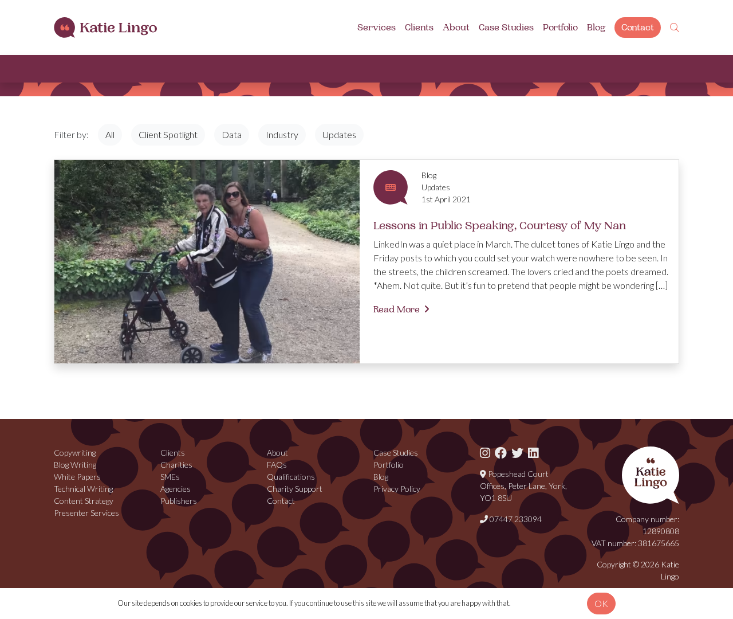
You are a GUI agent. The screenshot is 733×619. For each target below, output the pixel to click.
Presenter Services (86, 513)
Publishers (178, 501)
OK (601, 603)
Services (376, 27)
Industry (282, 134)
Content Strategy (83, 501)
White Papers (77, 476)
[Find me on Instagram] (485, 452)
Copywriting (75, 452)
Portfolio (560, 27)
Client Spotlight (168, 134)
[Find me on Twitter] (517, 452)
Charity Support (294, 488)
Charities (176, 464)
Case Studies (506, 27)
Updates (339, 134)
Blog (596, 27)
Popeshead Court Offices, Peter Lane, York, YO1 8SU (523, 486)
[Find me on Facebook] (501, 452)
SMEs (170, 476)
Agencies (175, 488)
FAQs (277, 464)
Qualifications (291, 476)
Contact (637, 27)
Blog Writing (75, 464)
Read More (396, 309)
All (110, 134)
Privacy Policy (396, 488)
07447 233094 (515, 519)
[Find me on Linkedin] (533, 452)
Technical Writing (83, 488)
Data (232, 134)
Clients (419, 27)
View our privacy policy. (547, 603)
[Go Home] (105, 27)
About (456, 27)
